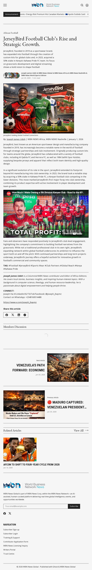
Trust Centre (8, 554)
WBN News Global (45, 73)
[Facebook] (4, 513)
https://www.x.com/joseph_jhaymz (20, 302)
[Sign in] (87, 5)
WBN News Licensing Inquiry (15, 546)
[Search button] (82, 5)
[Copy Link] (25, 315)
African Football (10, 33)
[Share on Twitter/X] (13, 315)
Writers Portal (9, 550)
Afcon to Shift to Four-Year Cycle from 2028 (31, 464)
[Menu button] (5, 5)
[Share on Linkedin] (19, 315)
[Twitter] (10, 513)
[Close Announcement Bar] (88, 14)
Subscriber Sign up (11, 529)
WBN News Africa (61, 73)
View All (78, 430)
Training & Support (11, 538)
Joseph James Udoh (28, 73)
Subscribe (74, 506)
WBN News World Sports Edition (33, 75)
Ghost (55, 567)
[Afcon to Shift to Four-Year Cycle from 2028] (19, 449)
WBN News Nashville (78, 73)
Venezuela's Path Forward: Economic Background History (27, 368)
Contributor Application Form (15, 542)
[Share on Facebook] (6, 315)
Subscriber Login (10, 534)
